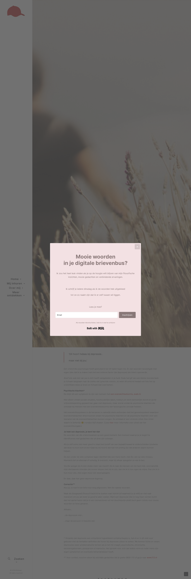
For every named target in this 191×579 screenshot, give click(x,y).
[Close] (137, 246)
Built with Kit (95, 328)
